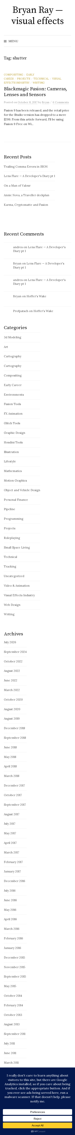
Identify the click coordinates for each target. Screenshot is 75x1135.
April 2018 (10, 766)
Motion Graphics (15, 480)
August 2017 (11, 814)
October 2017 (13, 795)
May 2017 (10, 833)
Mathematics (13, 471)
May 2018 (10, 757)
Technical (41, 78)
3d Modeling (12, 337)
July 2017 (9, 823)
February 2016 (13, 938)
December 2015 (14, 957)
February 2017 (13, 862)
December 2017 (14, 785)
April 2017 (10, 843)
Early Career (13, 385)
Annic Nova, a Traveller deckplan (26, 195)
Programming (13, 519)
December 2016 (14, 881)
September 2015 (15, 976)
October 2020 (13, 699)
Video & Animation (17, 585)
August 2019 (12, 718)
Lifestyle (10, 461)
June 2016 (10, 900)
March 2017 (11, 852)
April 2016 (10, 919)
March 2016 (11, 929)
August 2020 (12, 709)
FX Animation (13, 413)
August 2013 (12, 1024)
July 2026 (10, 642)
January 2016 (12, 948)
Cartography (12, 356)
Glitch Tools (12, 423)
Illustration (11, 452)
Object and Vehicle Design (22, 490)
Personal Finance (16, 500)
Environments (14, 394)
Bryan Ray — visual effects (37, 15)
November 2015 (14, 967)
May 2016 (10, 910)
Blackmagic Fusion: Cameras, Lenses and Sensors (35, 92)
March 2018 (11, 776)
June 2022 (10, 680)
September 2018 (15, 738)
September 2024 (15, 652)
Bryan (17, 263)
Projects (23, 78)
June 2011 (10, 1053)
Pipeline (9, 509)
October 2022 (13, 661)
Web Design (12, 605)
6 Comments (61, 102)
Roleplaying (12, 538)
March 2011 (11, 1062)
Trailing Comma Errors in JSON (26, 166)
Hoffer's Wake (36, 296)
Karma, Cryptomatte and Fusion (26, 205)
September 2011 (14, 1034)
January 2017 (12, 871)
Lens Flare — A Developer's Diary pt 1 (29, 176)
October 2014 (13, 995)
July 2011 (9, 1043)
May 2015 (10, 986)
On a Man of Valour (17, 185)
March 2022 (12, 690)
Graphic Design (14, 433)
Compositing (13, 74)
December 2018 (14, 728)
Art (6, 347)
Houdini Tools (13, 442)
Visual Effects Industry (19, 595)
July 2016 (10, 890)
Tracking (10, 566)
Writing (38, 82)
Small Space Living (17, 547)
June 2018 (10, 747)
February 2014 (13, 1005)
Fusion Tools (12, 404)
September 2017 (15, 804)
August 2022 (12, 671)
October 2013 (13, 1015)
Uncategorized (14, 576)
